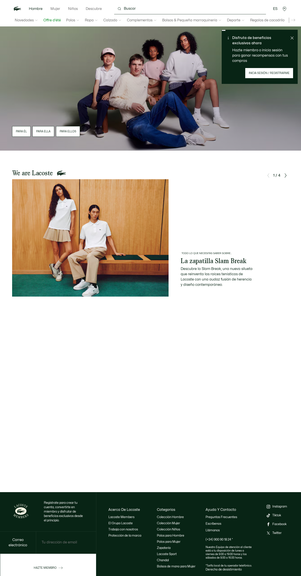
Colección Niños (168, 529)
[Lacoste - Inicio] (17, 8)
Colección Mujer (168, 523)
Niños (73, 9)
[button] (284, 8)
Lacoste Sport (167, 554)
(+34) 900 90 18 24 (219, 539)
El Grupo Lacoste (120, 523)
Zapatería (164, 547)
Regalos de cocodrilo (267, 20)
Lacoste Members (121, 517)
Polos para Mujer (168, 541)
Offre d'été (52, 20)
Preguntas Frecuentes (221, 517)
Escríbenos (213, 523)
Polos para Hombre (170, 535)
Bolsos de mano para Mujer (176, 566)
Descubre (94, 9)
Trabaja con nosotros (123, 529)
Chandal (163, 560)
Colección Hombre (170, 517)
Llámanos (213, 530)
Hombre (36, 9)
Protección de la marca (124, 535)
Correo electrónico (18, 542)
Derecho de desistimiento (224, 569)
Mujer (55, 9)
